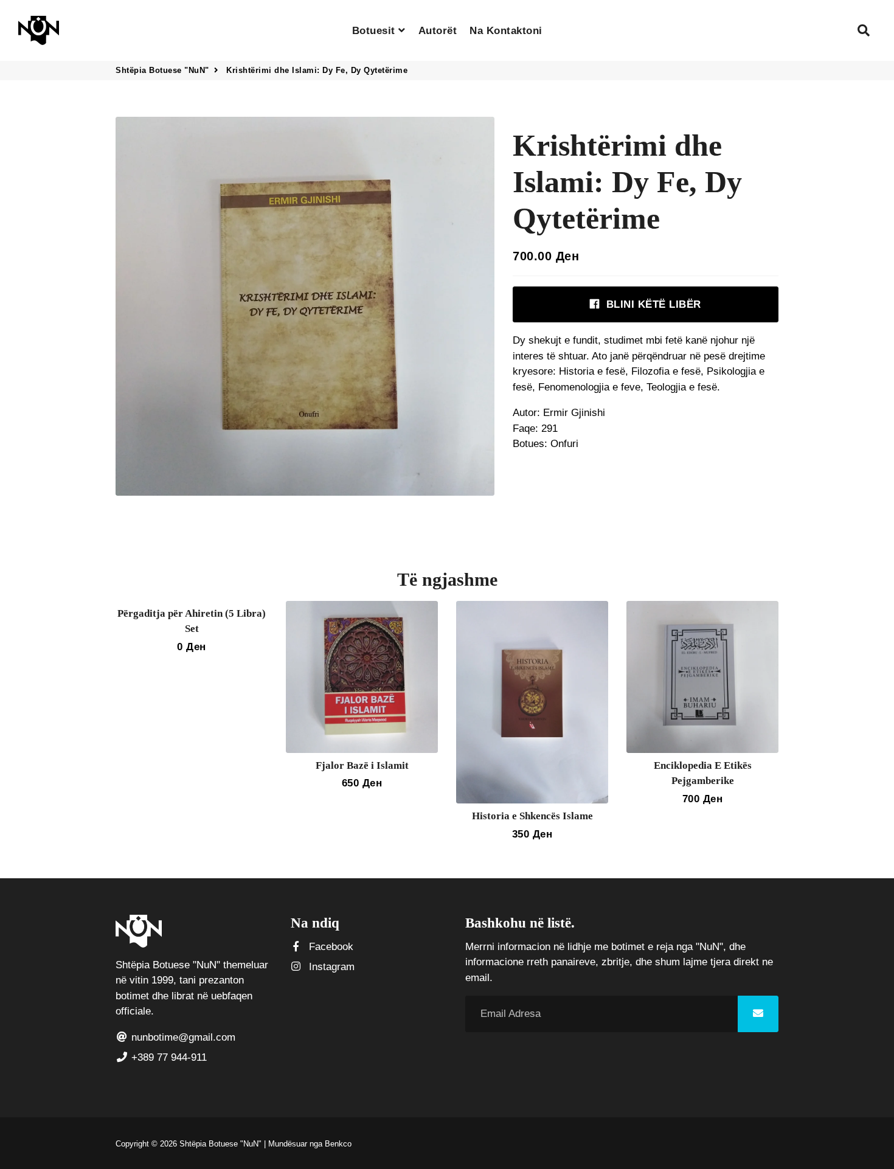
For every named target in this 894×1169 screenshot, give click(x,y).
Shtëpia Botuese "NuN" (162, 70)
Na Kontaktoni (506, 30)
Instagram (330, 967)
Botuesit (375, 30)
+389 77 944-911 (167, 1057)
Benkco (338, 1143)
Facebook (329, 946)
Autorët (437, 30)
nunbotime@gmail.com (181, 1037)
